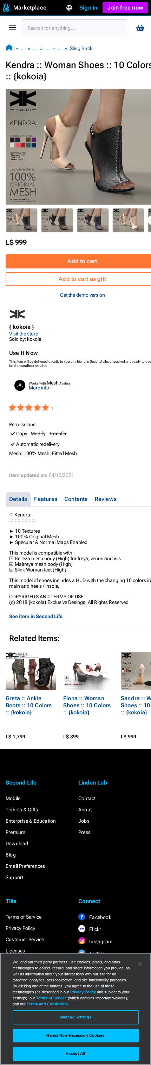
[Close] (139, 964)
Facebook (99, 917)
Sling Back (81, 48)
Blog (11, 855)
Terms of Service (23, 917)
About (85, 809)
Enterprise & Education (31, 821)
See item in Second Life (36, 616)
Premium (15, 832)
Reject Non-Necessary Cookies (75, 1035)
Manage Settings (75, 1017)
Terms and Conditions (47, 1004)
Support (14, 877)
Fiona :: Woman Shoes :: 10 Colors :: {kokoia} (87, 705)
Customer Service (25, 939)
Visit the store (23, 334)
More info (39, 388)
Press (84, 832)
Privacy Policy (20, 928)
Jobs (84, 821)
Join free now (125, 7)
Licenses (15, 951)
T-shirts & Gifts (22, 809)
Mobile (13, 798)
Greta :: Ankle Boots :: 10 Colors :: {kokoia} (29, 705)
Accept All (75, 1053)
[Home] (9, 48)
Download (17, 843)
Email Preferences (25, 866)
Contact (87, 798)
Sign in (88, 7)
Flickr (94, 929)
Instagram (100, 941)
